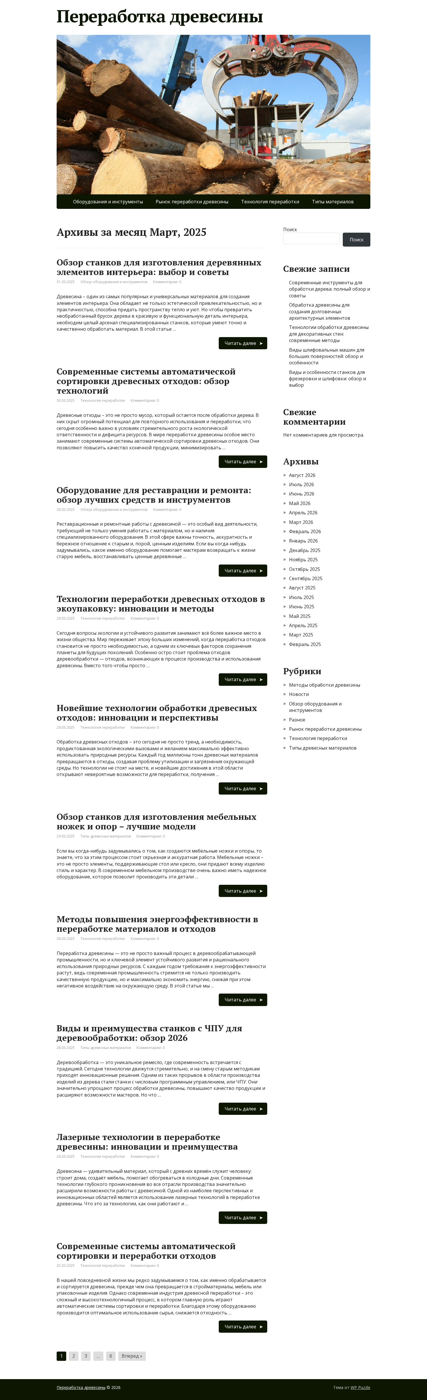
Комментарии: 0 (167, 281)
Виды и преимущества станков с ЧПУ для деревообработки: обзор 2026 (149, 1032)
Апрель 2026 (303, 512)
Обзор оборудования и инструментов (113, 281)
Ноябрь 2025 (303, 559)
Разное (297, 720)
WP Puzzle (360, 1387)
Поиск (290, 229)
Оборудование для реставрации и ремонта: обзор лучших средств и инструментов (154, 494)
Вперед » (132, 1356)
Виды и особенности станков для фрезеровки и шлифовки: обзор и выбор (327, 378)
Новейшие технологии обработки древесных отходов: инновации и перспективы (157, 712)
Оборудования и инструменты (108, 201)
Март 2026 (301, 522)
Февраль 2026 (305, 531)
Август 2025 (302, 588)
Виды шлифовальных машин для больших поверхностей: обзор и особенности (326, 356)
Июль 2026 (301, 484)
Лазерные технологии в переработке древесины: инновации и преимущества (147, 1141)
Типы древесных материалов (105, 836)
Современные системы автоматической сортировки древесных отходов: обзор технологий (146, 381)
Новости (299, 694)
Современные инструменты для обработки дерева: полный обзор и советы (329, 289)
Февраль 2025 (305, 644)
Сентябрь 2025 (305, 578)
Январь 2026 (303, 541)
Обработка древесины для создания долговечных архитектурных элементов (319, 311)
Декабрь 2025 (304, 550)
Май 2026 (300, 503)
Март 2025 (301, 635)
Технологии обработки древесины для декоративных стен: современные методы (329, 333)
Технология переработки (270, 201)
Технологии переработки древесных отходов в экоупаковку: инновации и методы (161, 603)
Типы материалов (333, 201)
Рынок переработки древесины (192, 201)
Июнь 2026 (301, 494)
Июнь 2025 (301, 606)
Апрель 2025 (303, 625)
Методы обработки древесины (324, 685)
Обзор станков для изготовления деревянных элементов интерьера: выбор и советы (159, 267)
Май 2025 (300, 616)
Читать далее (240, 343)
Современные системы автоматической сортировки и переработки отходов (146, 1250)
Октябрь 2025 (304, 569)
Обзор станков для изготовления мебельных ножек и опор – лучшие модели (156, 821)
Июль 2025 (301, 597)
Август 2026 (302, 475)
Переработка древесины (160, 16)
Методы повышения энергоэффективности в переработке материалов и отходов (157, 923)
